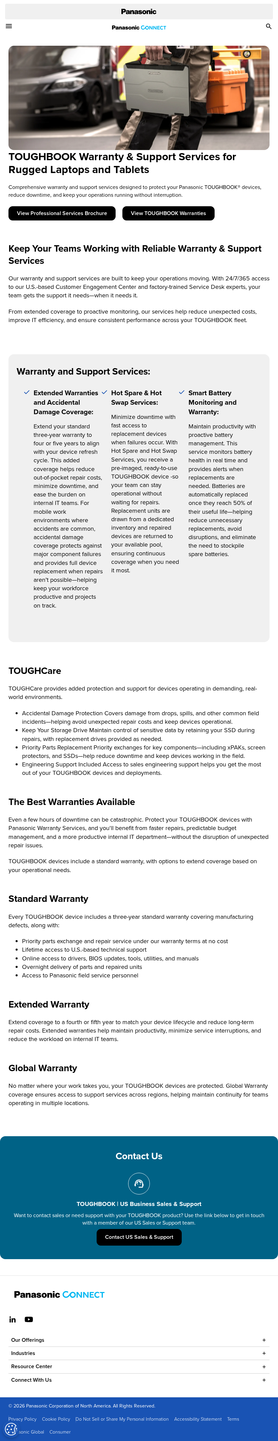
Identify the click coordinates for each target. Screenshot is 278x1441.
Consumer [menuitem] (60, 1431)
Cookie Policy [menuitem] (56, 1419)
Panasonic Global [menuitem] (26, 1431)
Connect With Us (31, 1380)
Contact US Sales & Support (143, 1237)
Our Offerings (27, 1340)
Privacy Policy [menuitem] (22, 1419)
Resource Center (31, 1366)
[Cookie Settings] (11, 1429)
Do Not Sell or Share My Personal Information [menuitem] (122, 1419)
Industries (23, 1353)
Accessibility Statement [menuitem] (198, 1419)
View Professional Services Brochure (62, 213)
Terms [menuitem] (233, 1419)
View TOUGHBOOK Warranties (168, 213)
